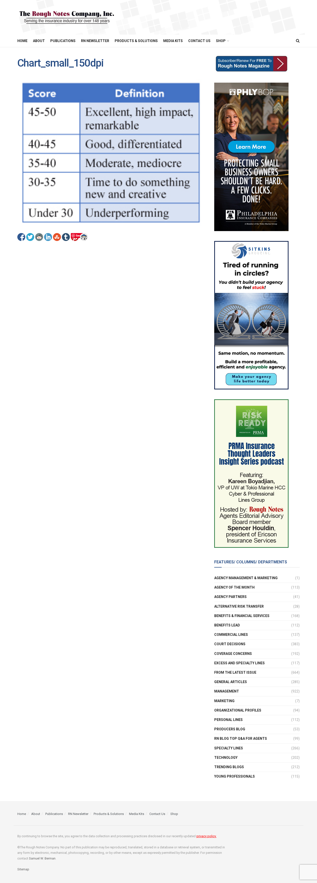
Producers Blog (229, 729)
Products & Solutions (136, 41)
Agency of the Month (234, 587)
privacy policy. (206, 836)
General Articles (230, 682)
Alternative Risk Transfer (239, 606)
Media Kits (173, 41)
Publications (63, 41)
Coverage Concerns (233, 654)
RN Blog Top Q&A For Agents (240, 738)
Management (226, 691)
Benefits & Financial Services (241, 616)
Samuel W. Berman (42, 858)
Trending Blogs (229, 767)
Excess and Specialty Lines (239, 663)
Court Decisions (229, 644)
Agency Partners (230, 597)
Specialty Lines (228, 748)
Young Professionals (234, 776)
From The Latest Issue (235, 672)
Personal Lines (228, 720)
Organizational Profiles (237, 710)
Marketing (224, 701)
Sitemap (23, 869)
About (39, 41)
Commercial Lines (231, 635)
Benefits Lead (227, 625)
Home (22, 41)
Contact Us (199, 41)
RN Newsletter (95, 41)
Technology (226, 758)
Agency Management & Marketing (246, 578)
